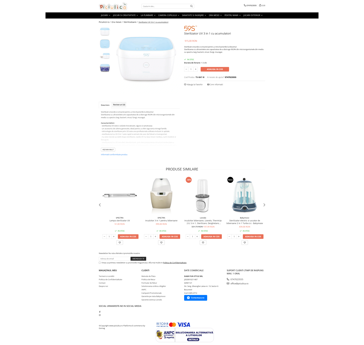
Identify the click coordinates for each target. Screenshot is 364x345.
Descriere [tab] (105, 105)
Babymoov (244, 217)
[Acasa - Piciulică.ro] (113, 6)
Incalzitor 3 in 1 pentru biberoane (161, 220)
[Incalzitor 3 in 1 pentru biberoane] (161, 195)
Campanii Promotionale (151, 293)
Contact (102, 283)
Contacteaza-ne (197, 298)
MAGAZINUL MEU (108, 270)
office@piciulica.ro (239, 283)
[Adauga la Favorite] (119, 242)
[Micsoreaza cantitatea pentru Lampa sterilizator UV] (104, 236)
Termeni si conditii (106, 276)
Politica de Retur (148, 279)
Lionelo (203, 217)
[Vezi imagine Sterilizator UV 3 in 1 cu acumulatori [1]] (105, 44)
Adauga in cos (215, 69)
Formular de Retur (149, 283)
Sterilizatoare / (131, 22)
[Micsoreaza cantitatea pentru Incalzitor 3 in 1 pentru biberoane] (146, 236)
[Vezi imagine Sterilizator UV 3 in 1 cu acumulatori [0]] (105, 32)
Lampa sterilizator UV (119, 220)
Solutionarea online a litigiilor (153, 286)
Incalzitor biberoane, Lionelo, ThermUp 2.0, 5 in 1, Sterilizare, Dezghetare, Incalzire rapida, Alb (203, 222)
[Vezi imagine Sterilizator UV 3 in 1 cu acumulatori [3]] (105, 68)
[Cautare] (191, 6)
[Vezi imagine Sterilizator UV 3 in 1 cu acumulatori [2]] (105, 56)
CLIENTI (145, 270)
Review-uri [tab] (119, 104)
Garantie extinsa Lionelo (151, 299)
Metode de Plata (148, 276)
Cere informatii (216, 84)
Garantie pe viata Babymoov (153, 296)
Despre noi (103, 286)
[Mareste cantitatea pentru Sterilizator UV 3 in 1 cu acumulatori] (196, 69)
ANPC (143, 289)
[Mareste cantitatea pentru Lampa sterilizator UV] (114, 236)
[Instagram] (100, 315)
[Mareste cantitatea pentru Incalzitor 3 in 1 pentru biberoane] (155, 236)
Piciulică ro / (105, 22)
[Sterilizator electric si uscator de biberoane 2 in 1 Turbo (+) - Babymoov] (244, 195)
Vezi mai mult (108, 149)
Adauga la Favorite (194, 84)
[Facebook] (100, 312)
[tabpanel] (146, 59)
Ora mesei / (117, 22)
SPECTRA (119, 217)
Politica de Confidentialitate (174, 262)
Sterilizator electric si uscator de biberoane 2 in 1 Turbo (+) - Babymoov (245, 222)
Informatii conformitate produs (114, 154)
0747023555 (236, 279)
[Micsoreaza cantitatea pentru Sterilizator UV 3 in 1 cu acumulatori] (186, 69)
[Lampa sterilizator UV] (119, 195)
